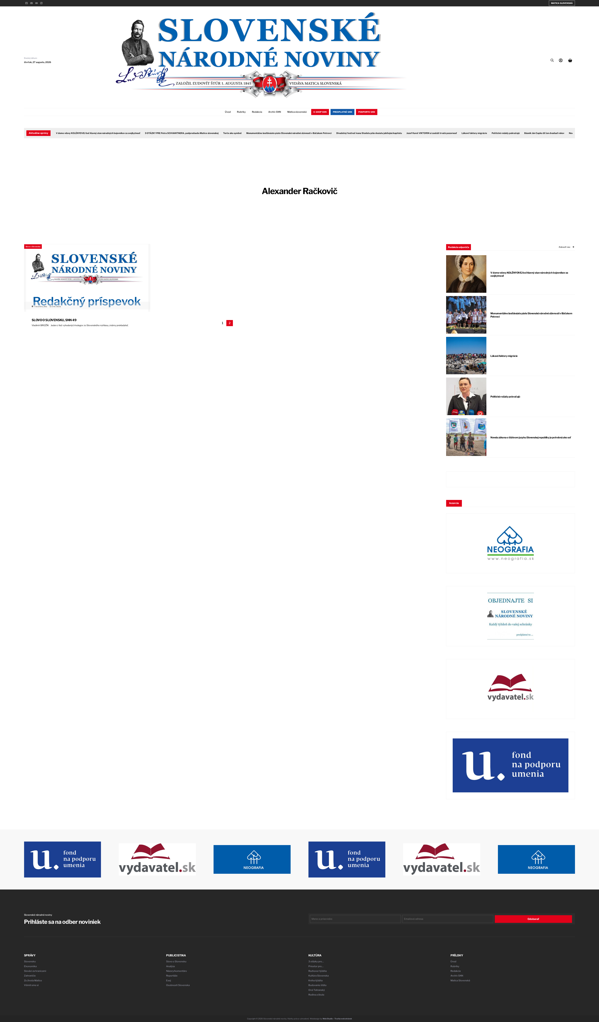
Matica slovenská (297, 112)
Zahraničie (30, 975)
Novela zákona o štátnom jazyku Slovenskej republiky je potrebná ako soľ (530, 437)
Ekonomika (30, 966)
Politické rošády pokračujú (486, 133)
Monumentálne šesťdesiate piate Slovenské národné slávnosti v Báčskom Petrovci (269, 133)
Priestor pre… (316, 966)
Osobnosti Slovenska (178, 985)
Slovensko (30, 961)
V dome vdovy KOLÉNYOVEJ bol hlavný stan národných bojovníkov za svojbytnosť (79, 133)
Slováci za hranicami (35, 971)
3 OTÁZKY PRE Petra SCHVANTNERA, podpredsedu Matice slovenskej (162, 133)
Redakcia (257, 112)
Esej (168, 980)
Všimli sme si (31, 985)
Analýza (170, 966)
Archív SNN (274, 112)
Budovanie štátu (317, 985)
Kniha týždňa (315, 980)
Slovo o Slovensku (33, 247)
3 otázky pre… (316, 961)
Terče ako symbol (213, 133)
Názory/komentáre (176, 971)
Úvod (228, 112)
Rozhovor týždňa (317, 971)
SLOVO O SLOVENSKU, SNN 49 (54, 320)
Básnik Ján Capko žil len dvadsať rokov (525, 133)
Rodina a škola (316, 994)
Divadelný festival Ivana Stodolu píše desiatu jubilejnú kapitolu (349, 133)
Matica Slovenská (562, 3)
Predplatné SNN (342, 112)
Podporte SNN (366, 112)
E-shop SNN (320, 112)
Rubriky (241, 112)
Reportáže (172, 975)
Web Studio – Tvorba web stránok (337, 1018)
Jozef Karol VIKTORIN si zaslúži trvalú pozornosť (412, 133)
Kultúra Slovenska (318, 975)
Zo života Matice (33, 980)
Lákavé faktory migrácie (455, 133)
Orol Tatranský (316, 990)
